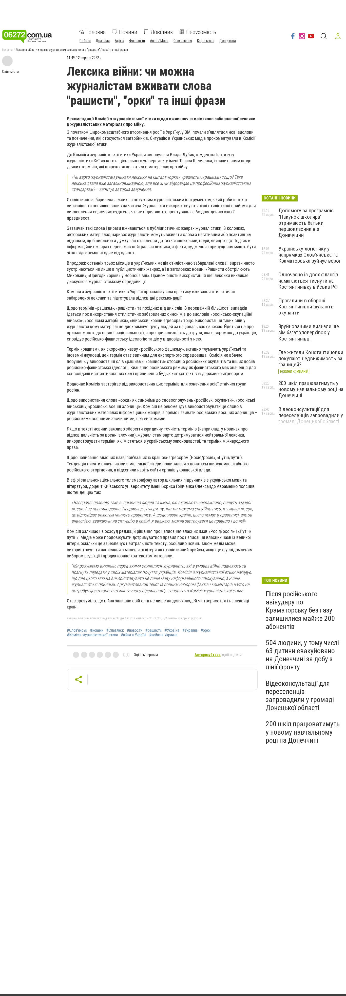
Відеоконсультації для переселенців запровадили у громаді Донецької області (310, 415)
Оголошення (183, 40)
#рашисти (153, 630)
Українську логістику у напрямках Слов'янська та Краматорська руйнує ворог (309, 255)
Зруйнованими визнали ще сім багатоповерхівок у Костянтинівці (308, 332)
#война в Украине (163, 635)
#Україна (172, 630)
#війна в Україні (133, 635)
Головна (96, 31)
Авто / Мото (159, 40)
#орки (205, 630)
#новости (134, 630)
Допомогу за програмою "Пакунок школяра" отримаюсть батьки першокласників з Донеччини (306, 223)
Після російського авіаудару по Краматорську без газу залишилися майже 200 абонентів (300, 610)
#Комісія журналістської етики (92, 635)
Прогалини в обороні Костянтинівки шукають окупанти (306, 307)
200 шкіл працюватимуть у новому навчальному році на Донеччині (310, 389)
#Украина (190, 630)
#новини (96, 630)
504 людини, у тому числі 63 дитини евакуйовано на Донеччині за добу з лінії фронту (302, 655)
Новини (128, 31)
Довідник (161, 31)
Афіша (119, 40)
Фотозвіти (137, 40)
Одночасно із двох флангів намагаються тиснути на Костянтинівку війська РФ (308, 280)
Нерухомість (201, 31)
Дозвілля (103, 40)
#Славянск (115, 630)
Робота (85, 40)
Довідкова (227, 40)
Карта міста (205, 40)
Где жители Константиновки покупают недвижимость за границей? (310, 358)
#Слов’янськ (77, 630)
